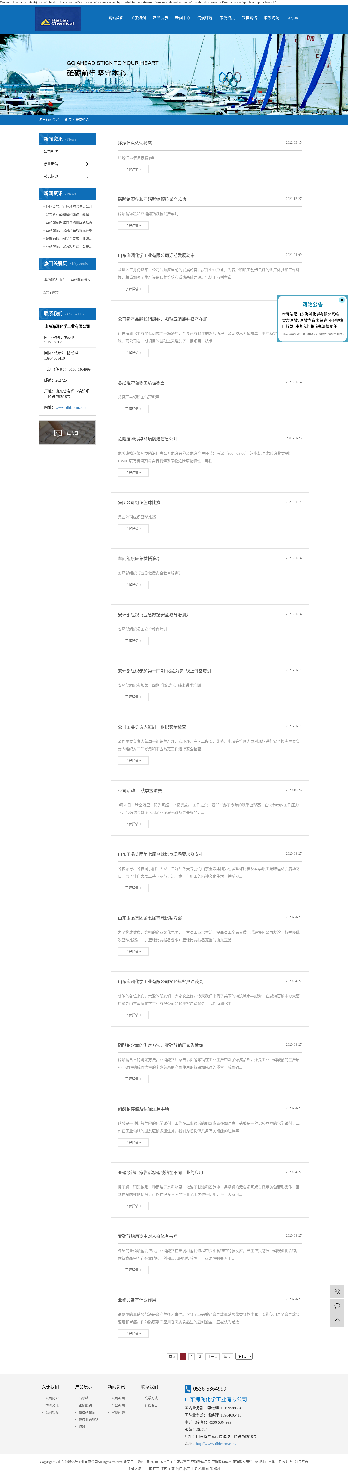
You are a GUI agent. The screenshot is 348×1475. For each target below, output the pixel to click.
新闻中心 (182, 18)
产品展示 (160, 18)
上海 (194, 1469)
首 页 (68, 120)
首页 (172, 1357)
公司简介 (52, 1398)
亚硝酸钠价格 (81, 279)
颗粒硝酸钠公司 (54, 292)
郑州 (217, 1469)
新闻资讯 (82, 120)
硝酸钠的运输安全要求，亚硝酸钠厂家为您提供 (69, 238)
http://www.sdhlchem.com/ (216, 1444)
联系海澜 (271, 18)
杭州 (201, 1469)
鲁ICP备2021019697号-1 (155, 1462)
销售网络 (249, 18)
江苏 (164, 1469)
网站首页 (116, 18)
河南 (171, 1469)
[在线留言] (337, 1306)
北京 (186, 1469)
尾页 (227, 1357)
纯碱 (82, 1426)
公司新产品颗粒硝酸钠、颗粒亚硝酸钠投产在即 (69, 214)
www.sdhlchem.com (70, 407)
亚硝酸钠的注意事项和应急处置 (69, 222)
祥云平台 (301, 1462)
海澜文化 (52, 1405)
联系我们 (149, 1387)
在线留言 (151, 1405)
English (292, 18)
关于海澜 (138, 18)
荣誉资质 (227, 18)
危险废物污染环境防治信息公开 (69, 206)
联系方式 (151, 1398)
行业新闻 (50, 164)
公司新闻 (50, 151)
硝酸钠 (84, 1398)
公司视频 (52, 1412)
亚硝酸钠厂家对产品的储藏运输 (69, 230)
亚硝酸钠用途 (54, 279)
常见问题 (50, 176)
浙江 (179, 1469)
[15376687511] (337, 1291)
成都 (209, 1469)
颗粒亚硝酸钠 (88, 1419)
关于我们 (50, 1387)
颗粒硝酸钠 (87, 1412)
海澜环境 (205, 18)
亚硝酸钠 (85, 1405)
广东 (156, 1469)
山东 (148, 1469)
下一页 (213, 1357)
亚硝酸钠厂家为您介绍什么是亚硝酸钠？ (69, 246)
